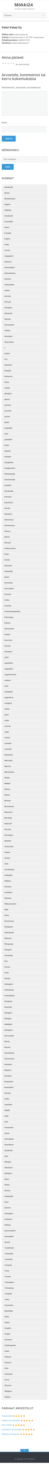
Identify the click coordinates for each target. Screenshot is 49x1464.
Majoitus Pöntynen (11, 1434)
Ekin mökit (7, 1425)
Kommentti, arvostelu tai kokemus (21, 87)
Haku (7, 167)
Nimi (4, 122)
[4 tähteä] (11, 63)
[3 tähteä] (8, 63)
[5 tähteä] (13, 63)
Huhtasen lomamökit (12, 1429)
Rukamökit (7, 1416)
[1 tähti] (3, 63)
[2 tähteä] (5, 63)
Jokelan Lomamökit (11, 1420)
